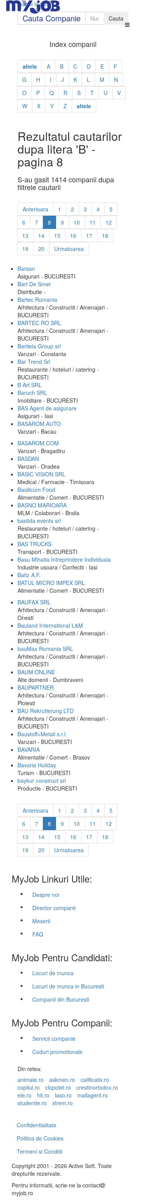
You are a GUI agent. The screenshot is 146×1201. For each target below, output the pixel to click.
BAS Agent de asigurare (47, 408)
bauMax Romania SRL (45, 648)
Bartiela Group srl (39, 346)
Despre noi (45, 894)
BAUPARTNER (36, 687)
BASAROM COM (38, 443)
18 (105, 235)
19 (25, 249)
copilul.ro (29, 1087)
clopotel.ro (58, 1087)
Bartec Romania (37, 299)
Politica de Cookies (40, 1138)
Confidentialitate (36, 1125)
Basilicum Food (36, 489)
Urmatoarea (69, 249)
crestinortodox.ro (97, 1087)
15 (57, 235)
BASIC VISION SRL (41, 474)
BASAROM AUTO (39, 423)
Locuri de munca (53, 973)
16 (73, 235)
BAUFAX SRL (34, 602)
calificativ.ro (95, 1079)
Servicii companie (54, 1038)
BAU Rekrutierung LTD (46, 711)
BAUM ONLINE (36, 672)
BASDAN (28, 458)
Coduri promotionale (57, 1052)
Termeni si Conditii (39, 1151)
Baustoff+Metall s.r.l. (42, 734)
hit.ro (43, 1095)
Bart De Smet (34, 284)
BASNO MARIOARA (42, 505)
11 (93, 222)
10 (77, 222)
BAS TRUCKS (34, 544)
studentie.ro (32, 1103)
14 (41, 235)
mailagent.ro (92, 1095)
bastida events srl (39, 520)
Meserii (41, 921)
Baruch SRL (32, 392)
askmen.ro (62, 1079)
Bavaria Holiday (37, 765)
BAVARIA (29, 749)
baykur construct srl (42, 780)
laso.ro (63, 1095)
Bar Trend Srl (34, 361)
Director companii (54, 908)
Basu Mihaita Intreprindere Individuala (64, 559)
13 (25, 235)
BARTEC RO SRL (39, 323)
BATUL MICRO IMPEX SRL (51, 583)
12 (109, 222)
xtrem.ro (62, 1103)
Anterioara (35, 209)
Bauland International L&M (50, 625)
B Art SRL (30, 385)
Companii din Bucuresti (60, 999)
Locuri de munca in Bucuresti (68, 986)
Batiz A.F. (29, 575)
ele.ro (25, 1095)
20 (41, 249)
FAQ (37, 934)
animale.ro (31, 1079)
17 (89, 235)
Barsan (26, 268)
